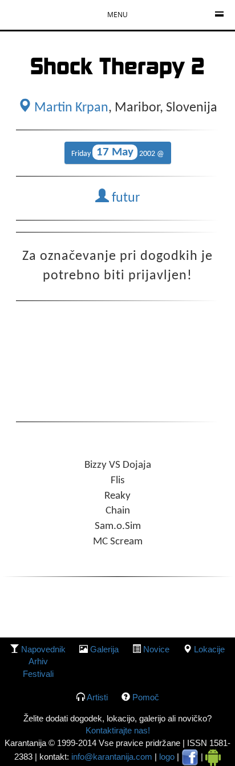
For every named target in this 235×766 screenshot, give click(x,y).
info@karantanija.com (111, 756)
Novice (156, 649)
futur (124, 198)
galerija (104, 649)
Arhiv (38, 661)
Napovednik (43, 649)
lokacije (209, 649)
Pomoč (145, 697)
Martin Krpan (69, 108)
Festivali (38, 674)
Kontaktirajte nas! (118, 730)
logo (167, 756)
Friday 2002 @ (117, 152)
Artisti (97, 697)
